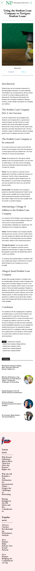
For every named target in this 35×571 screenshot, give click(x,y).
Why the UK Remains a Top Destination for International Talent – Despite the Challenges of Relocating (11, 379)
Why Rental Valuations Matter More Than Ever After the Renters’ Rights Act (11, 367)
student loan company (14, 341)
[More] (30, 72)
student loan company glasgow (12, 348)
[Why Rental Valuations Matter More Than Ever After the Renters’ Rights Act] (28, 367)
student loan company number (12, 350)
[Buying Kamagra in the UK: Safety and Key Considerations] (28, 391)
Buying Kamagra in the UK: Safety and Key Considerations (12, 391)
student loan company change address (14, 344)
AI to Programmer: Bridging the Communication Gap (7, 558)
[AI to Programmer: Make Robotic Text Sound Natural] (28, 416)
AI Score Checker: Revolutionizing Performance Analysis (11, 403)
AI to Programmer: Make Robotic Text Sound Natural (11, 416)
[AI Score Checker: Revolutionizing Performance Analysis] (28, 404)
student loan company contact (12, 346)
